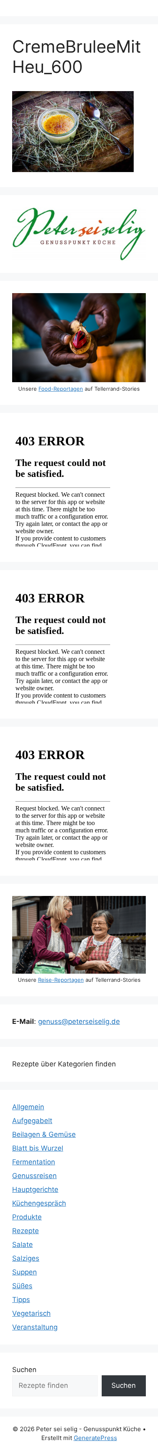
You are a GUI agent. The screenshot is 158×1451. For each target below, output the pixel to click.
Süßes (22, 1286)
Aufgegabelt (32, 1121)
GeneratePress (95, 1438)
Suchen (24, 1370)
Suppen (24, 1272)
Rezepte (25, 1231)
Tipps (21, 1300)
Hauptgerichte (35, 1189)
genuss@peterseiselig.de (79, 1021)
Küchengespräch (39, 1203)
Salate (22, 1244)
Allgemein (28, 1107)
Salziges (25, 1258)
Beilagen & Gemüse (44, 1134)
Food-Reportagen (60, 388)
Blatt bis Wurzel (37, 1148)
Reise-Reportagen (61, 980)
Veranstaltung (35, 1327)
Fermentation (33, 1162)
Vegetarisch (31, 1313)
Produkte (27, 1217)
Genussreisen (34, 1176)
